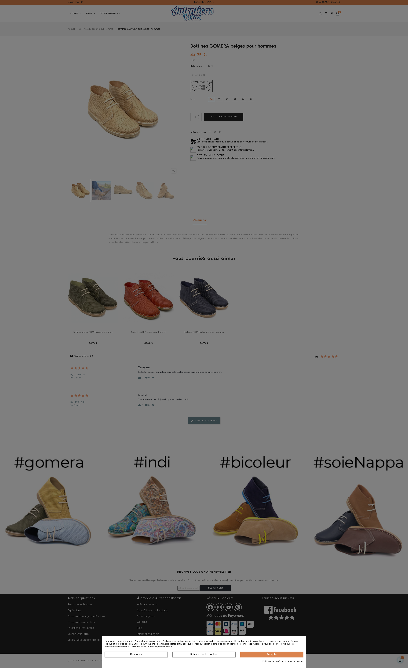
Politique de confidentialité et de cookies (282, 662)
